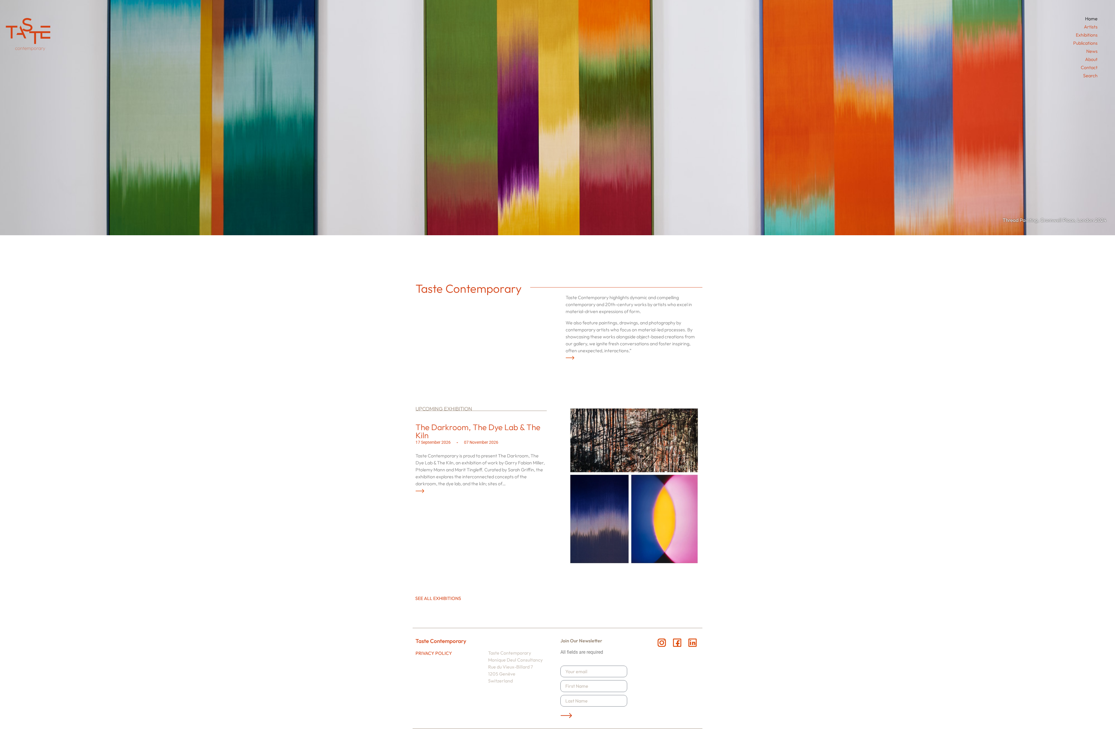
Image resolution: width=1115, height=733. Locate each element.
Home (1091, 18)
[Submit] (566, 715)
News (1092, 51)
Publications (1085, 43)
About (1091, 59)
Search (1090, 75)
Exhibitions (1087, 35)
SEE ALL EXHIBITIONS (438, 598)
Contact (1089, 67)
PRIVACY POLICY (434, 653)
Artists (1091, 27)
